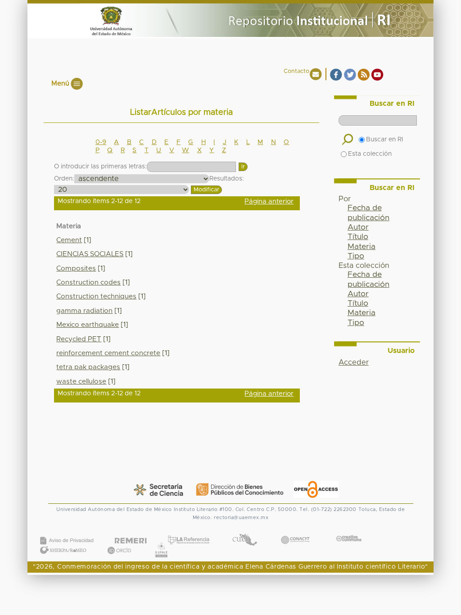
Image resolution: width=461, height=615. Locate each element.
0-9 (100, 142)
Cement (69, 240)
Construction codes (88, 282)
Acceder (354, 362)
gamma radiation (84, 311)
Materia (361, 247)
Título (358, 237)
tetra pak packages (88, 367)
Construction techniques (96, 296)
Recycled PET (78, 339)
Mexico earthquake (87, 324)
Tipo (356, 256)
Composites (76, 268)
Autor (358, 227)
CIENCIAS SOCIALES (89, 254)
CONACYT (295, 531)
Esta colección (370, 154)
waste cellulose (81, 381)
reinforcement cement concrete (108, 353)
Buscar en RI (384, 139)
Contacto (296, 71)
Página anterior (269, 201)
